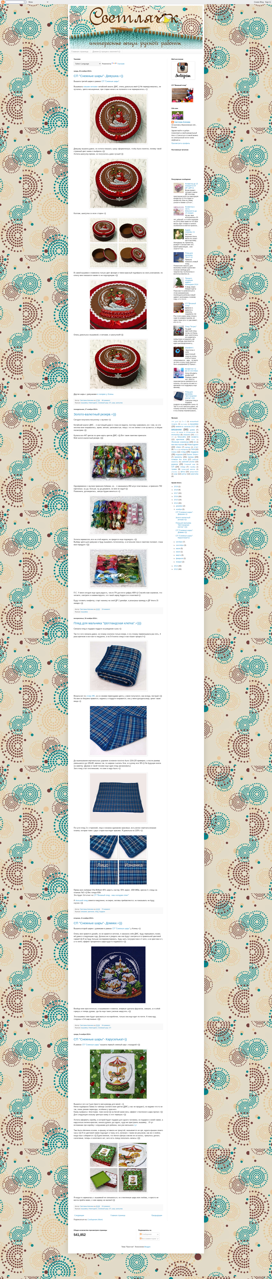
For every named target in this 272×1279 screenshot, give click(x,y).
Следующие (79, 1215)
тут (135, 1125)
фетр (183, 472)
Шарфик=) (189, 348)
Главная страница (79, 51)
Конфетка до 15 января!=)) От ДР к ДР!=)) (191, 186)
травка (174, 469)
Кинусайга (182, 437)
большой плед (82, 900)
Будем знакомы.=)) (190, 231)
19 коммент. (106, 609)
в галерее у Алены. (105, 394)
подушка (179, 454)
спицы (182, 467)
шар (113, 403)
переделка (184, 449)
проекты (178, 457)
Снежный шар (103, 403)
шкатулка (119, 403)
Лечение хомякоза (180, 442)
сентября (180, 545)
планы (174, 452)
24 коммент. (106, 1025)
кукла (193, 439)
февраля (180, 558)
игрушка (186, 435)
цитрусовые (194, 472)
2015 (176, 500)
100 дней (174, 421)
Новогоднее (93, 403)
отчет (196, 447)
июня (178, 552)
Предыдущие (156, 1215)
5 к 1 (184, 421)
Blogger (147, 1247)
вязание (84, 911)
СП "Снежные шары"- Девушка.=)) (98, 76)
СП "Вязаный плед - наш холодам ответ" (111, 895)
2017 (176, 493)
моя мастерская (177, 445)
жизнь (173, 432)
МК (195, 442)
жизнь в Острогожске (187, 432)
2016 (176, 496)
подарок (102, 911)
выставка (184, 424)
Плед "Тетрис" (190, 327)
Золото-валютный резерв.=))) (95, 414)
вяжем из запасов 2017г (186, 427)
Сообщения (147, 1234)
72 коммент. (106, 909)
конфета (194, 437)
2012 (176, 569)
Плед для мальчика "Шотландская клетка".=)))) (107, 623)
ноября (179, 509)
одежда (187, 447)
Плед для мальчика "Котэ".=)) (189, 255)
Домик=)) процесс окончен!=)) (106, 51)
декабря (179, 506)
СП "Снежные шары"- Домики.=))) (98, 923)
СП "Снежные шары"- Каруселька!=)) (100, 1039)
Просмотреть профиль (180, 143)
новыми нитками (90, 87)
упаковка (174, 472)
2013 (176, 566)
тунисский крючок (188, 469)
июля (178, 549)
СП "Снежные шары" (110, 81)
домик (192, 430)
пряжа (191, 457)
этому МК (90, 696)
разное (174, 464)
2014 (176, 503)
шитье (184, 474)
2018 (176, 490)
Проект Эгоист (192, 454)
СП (110, 403)
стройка (192, 467)
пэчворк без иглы (179, 459)
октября (179, 542)
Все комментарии (149, 1239)
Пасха (176, 449)
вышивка (84, 403)
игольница (175, 435)
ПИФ (193, 449)
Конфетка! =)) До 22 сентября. (191, 370)
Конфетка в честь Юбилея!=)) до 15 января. (191, 210)
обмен (178, 447)
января (179, 562)
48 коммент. (106, 400)
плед (96, 911)
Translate (121, 64)
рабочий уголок (188, 462)
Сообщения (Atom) (95, 1220)
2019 (176, 487)
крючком (91, 911)
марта (178, 555)
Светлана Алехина (87, 400)
